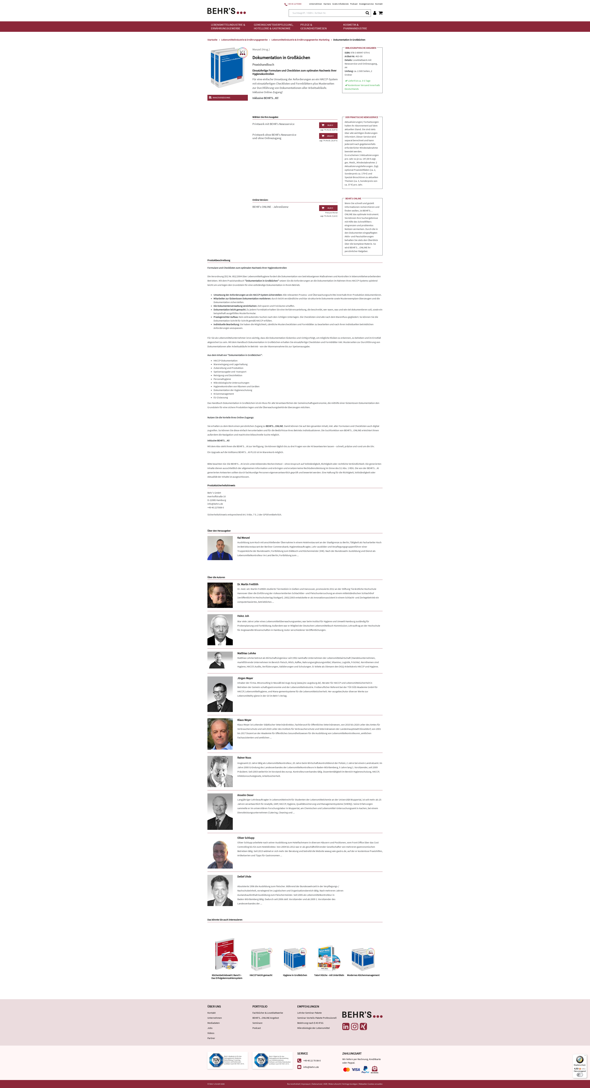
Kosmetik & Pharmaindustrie (355, 26)
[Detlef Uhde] (220, 890)
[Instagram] (354, 1026)
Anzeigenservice (366, 3)
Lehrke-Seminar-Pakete (309, 1012)
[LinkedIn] (345, 1026)
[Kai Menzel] (220, 548)
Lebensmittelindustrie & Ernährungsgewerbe (228, 26)
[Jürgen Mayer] (220, 694)
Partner (211, 1038)
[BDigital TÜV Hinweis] (227, 1060)
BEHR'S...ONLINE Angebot (265, 1017)
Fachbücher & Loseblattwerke (267, 1012)
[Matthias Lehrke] (220, 660)
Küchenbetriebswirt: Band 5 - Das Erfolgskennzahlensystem (226, 977)
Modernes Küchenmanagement (363, 975)
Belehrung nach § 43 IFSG (310, 1022)
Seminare (257, 1022)
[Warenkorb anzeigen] (381, 13)
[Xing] (363, 1026)
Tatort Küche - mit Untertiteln (329, 975)
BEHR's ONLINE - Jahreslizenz (270, 207)
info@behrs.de (215, 503)
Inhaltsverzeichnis (221, 97)
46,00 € (330, 208)
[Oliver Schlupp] (220, 852)
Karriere (327, 3)
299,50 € (330, 136)
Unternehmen (315, 3)
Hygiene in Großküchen (295, 975)
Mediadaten (213, 1022)
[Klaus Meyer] (220, 733)
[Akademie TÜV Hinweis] (272, 1060)
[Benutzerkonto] (374, 13)
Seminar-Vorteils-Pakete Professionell (316, 1017)
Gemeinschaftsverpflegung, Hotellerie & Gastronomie (273, 26)
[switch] (580, 1075)
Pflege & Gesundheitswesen (313, 26)
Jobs (209, 1027)
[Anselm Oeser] (220, 811)
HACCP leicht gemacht (261, 975)
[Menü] (585, 1056)
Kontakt (379, 3)
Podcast (354, 3)
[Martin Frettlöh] (220, 595)
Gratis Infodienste (340, 3)
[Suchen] (367, 13)
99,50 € (330, 125)
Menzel (256, 49)
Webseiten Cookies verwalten (371, 1084)
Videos (210, 1033)
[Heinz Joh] (220, 629)
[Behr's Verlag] (226, 10)
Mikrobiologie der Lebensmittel (313, 1027)
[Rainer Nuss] (220, 771)
